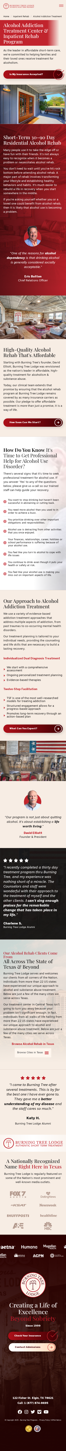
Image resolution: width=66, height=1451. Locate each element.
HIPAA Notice (56, 1420)
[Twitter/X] (33, 1412)
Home (6, 16)
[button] (61, 6)
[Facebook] (20, 1412)
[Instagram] (26, 1412)
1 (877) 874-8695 (36, 1403)
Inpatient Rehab (21, 16)
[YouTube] (46, 1412)
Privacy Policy (44, 1420)
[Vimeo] (39, 1412)
